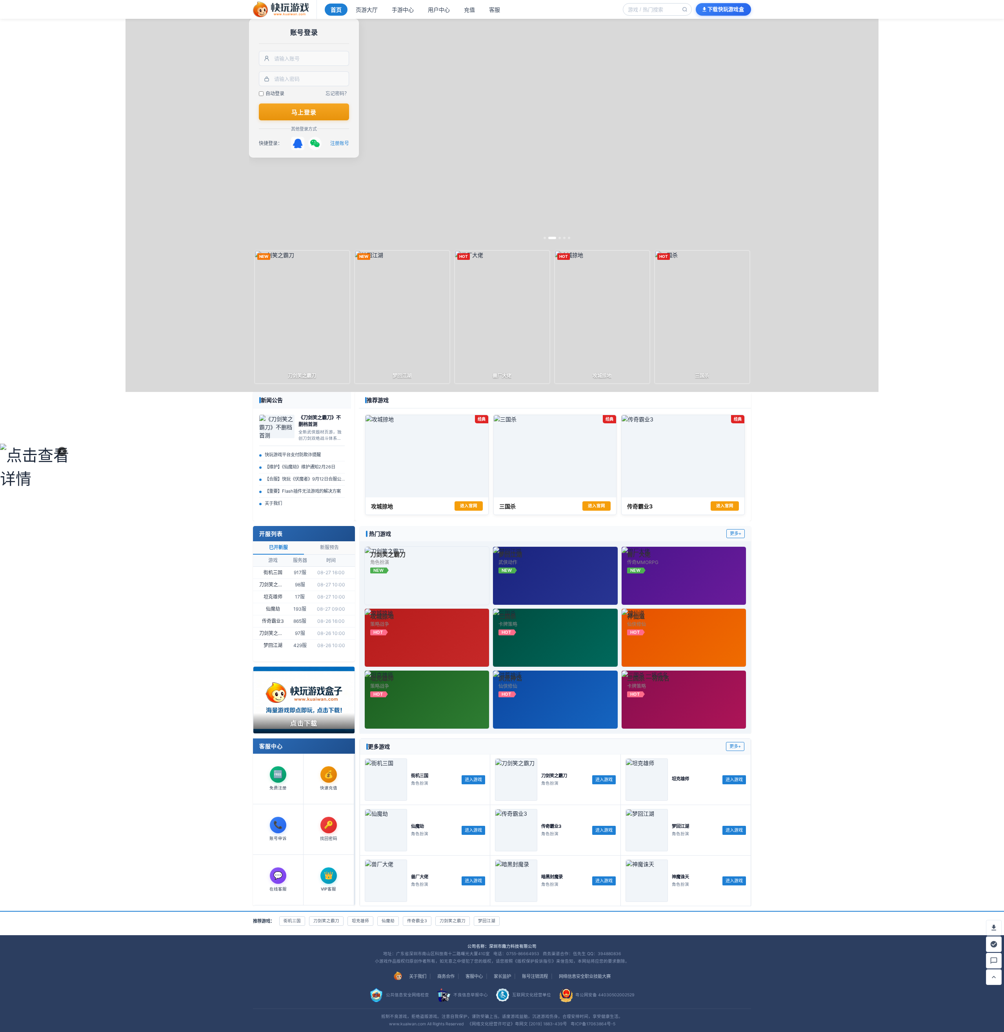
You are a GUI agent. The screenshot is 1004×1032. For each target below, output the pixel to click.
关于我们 (273, 503)
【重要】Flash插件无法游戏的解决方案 (303, 491)
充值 (469, 9)
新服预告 (329, 547)
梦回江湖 (486, 920)
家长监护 (502, 976)
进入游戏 (473, 779)
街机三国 (292, 920)
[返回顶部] (994, 977)
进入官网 (468, 505)
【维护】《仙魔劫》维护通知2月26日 (300, 467)
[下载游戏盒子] (994, 928)
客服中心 (474, 976)
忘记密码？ (337, 93)
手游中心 (403, 9)
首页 (336, 9)
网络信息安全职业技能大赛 (585, 976)
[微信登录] (315, 143)
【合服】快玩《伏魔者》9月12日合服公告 (305, 479)
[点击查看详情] (35, 516)
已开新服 (278, 547)
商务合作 (446, 976)
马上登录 (304, 112)
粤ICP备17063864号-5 (593, 1024)
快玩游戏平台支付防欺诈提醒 (293, 454)
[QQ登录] (297, 143)
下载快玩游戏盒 (726, 9)
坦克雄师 (360, 920)
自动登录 (275, 93)
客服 (494, 9)
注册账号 (339, 143)
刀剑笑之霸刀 (326, 920)
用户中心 (439, 9)
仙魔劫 (388, 920)
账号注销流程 (535, 976)
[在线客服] (994, 961)
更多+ (735, 533)
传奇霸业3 (417, 920)
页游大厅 (367, 9)
